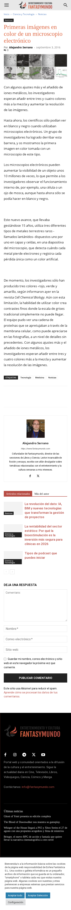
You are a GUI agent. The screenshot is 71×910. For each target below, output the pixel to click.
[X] (16, 399)
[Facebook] (7, 399)
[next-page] (12, 571)
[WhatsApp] (33, 399)
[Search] (65, 5)
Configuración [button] (15, 902)
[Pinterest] (25, 399)
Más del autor (41, 493)
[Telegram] (42, 399)
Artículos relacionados (18, 493)
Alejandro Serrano (21, 47)
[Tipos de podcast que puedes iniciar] (13, 557)
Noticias (42, 14)
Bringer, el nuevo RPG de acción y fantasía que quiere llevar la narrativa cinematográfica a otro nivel (33, 838)
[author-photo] (36, 437)
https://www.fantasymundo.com (35, 448)
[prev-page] (6, 571)
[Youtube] (43, 755)
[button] (6, 5)
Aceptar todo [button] (15, 895)
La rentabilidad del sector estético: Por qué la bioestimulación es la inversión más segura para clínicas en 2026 (43, 535)
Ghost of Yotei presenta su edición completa (27, 816)
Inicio (6, 14)
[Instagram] (15, 755)
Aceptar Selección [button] (38, 895)
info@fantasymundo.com (38, 787)
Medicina (39, 377)
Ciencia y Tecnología (23, 14)
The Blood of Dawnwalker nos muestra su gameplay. (32, 822)
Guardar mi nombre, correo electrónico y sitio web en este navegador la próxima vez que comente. (33, 663)
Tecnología (25, 377)
